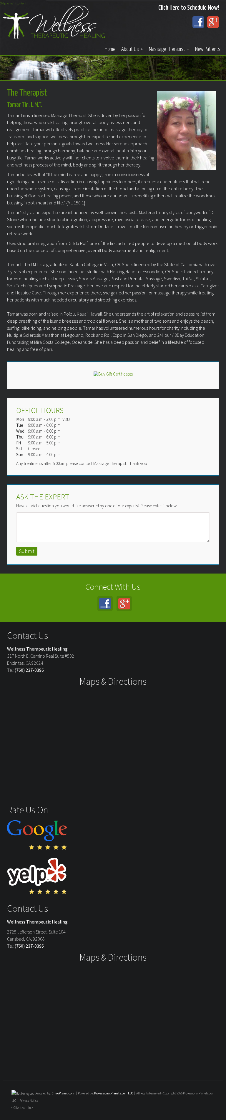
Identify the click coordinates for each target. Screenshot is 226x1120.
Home (110, 49)
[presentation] (22, 1093)
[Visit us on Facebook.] (198, 22)
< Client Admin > (22, 1108)
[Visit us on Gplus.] (213, 22)
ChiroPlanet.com (62, 1093)
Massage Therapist (169, 49)
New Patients (207, 49)
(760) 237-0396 (29, 670)
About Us (132, 49)
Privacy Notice (28, 1101)
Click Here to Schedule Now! (188, 7)
